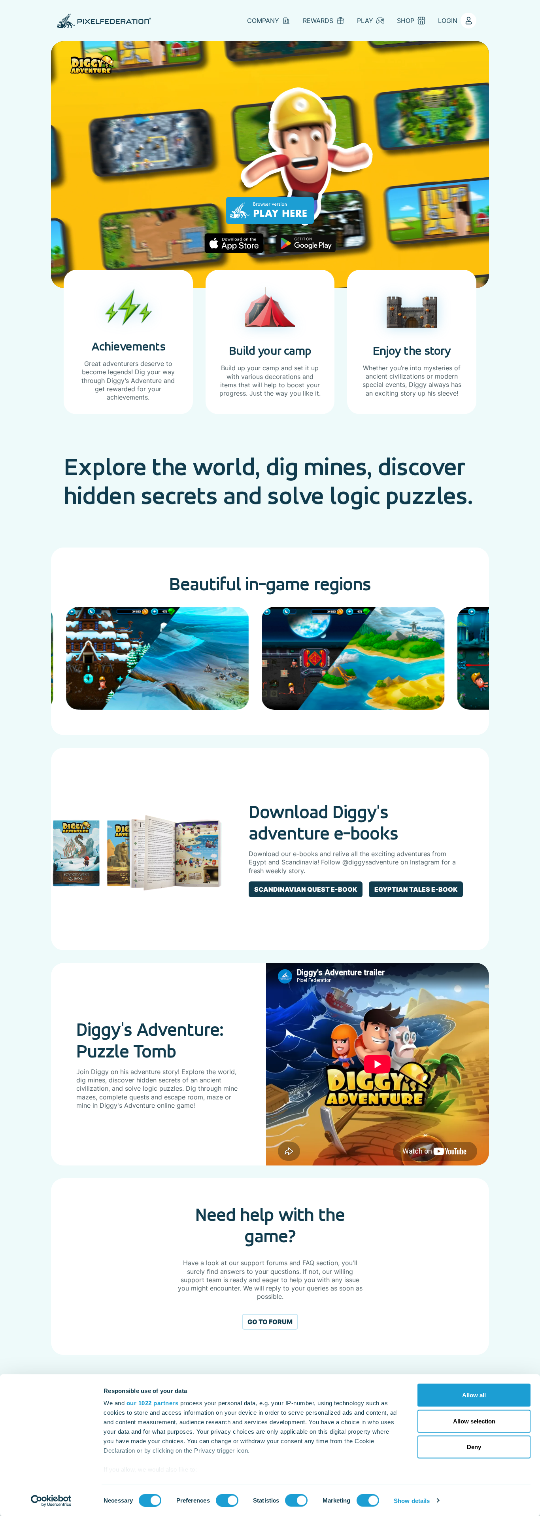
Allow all (474, 1395)
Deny (474, 1447)
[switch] (227, 1500)
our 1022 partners (153, 1403)
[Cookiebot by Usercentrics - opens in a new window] (51, 1501)
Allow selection (474, 1420)
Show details (412, 1500)
